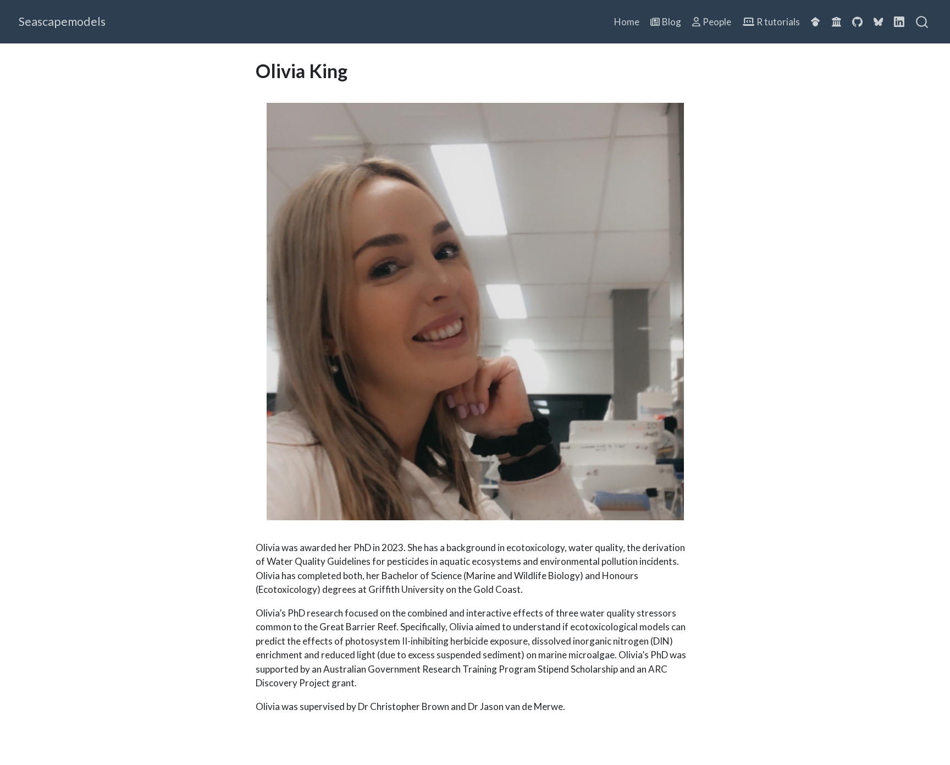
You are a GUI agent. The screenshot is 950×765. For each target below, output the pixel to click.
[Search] (922, 22)
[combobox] (923, 22)
